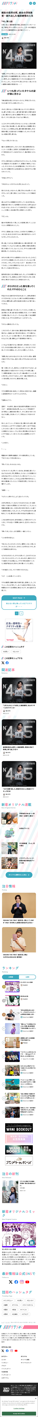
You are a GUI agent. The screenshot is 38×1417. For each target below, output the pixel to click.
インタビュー (4, 1363)
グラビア (3, 1366)
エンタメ (4, 34)
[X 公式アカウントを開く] (2, 1350)
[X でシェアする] (2, 662)
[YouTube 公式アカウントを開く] (16, 1350)
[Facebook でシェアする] (7, 662)
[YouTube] (27, 1282)
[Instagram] (22, 1282)
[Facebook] (16, 1282)
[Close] (36, 1398)
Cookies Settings (18, 1408)
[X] (11, 1282)
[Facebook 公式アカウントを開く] (7, 1350)
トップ (2, 1322)
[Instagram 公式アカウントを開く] (11, 1350)
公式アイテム (5, 1378)
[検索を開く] (30, 4)
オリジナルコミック (26, 1363)
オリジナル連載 (25, 1359)
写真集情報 (4, 1372)
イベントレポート (6, 1369)
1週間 (27, 977)
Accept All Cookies (19, 1413)
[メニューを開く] (34, 4)
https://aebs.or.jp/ (17, 1394)
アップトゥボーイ (6, 1375)
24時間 (10, 977)
